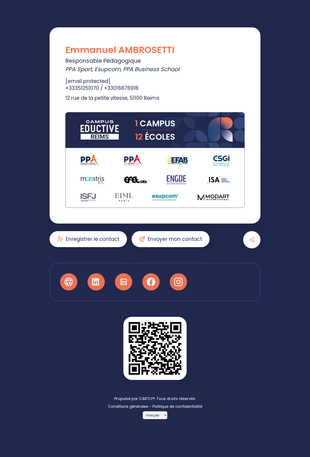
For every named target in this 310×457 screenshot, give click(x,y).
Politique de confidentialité (177, 406)
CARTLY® (147, 398)
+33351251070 (82, 88)
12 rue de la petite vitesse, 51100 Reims (112, 98)
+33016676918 (121, 88)
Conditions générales (128, 406)
